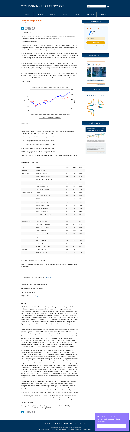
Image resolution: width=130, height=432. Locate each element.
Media (65, 14)
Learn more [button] (101, 421)
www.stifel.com (56, 296)
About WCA (90, 14)
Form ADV (73, 423)
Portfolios (40, 14)
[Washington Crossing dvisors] (43, 6)
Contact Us (82, 423)
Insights (52, 14)
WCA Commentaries (96, 32)
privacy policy (101, 45)
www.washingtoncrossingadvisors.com (41, 296)
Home (27, 14)
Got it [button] (111, 426)
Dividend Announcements (96, 34)
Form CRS (103, 14)
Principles (77, 14)
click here (48, 277)
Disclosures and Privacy (61, 423)
